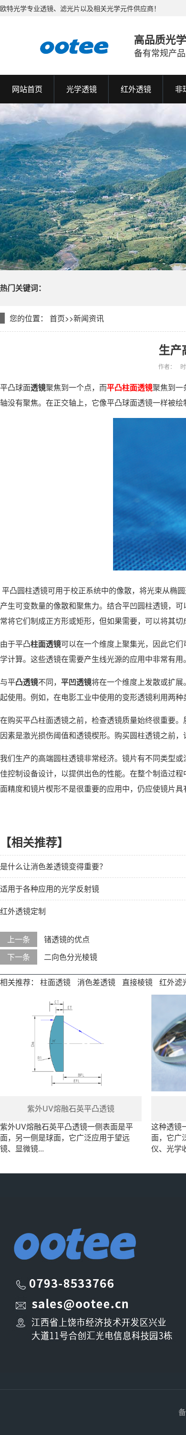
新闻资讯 (88, 318)
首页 (57, 318)
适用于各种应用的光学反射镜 (49, 888)
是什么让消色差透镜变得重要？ (53, 866)
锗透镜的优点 (67, 939)
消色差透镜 (96, 982)
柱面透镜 (55, 982)
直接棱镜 (137, 982)
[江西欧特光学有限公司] (57, 45)
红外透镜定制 (23, 911)
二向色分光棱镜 (70, 956)
